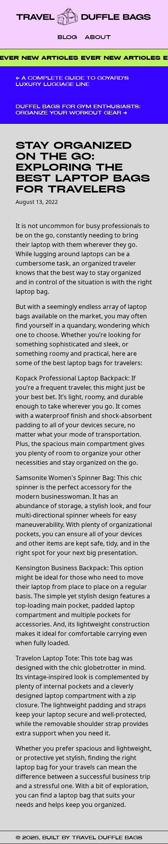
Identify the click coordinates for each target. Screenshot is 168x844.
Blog (67, 37)
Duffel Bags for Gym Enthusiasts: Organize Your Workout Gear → (78, 109)
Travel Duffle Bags (107, 837)
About (98, 37)
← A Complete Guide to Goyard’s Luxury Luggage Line (72, 81)
